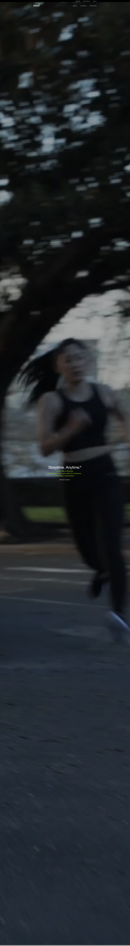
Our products (83, 5)
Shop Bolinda (78, 1)
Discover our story (64, 479)
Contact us (95, 1)
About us (75, 5)
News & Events (93, 5)
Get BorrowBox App (86, 1)
